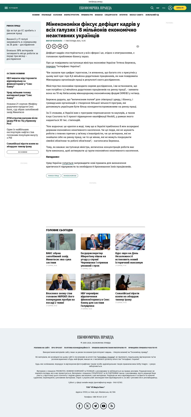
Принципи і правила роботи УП (142, 348)
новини (35, 15)
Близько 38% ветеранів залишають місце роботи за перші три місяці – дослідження (22, 54)
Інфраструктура (71, 15)
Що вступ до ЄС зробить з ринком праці (21, 32)
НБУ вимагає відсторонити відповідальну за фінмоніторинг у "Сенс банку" (22, 82)
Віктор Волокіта (54, 41)
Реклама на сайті (42, 348)
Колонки (57, 15)
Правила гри (87, 15)
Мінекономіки (70, 176)
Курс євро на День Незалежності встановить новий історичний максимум (129, 258)
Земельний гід (152, 15)
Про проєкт (56, 348)
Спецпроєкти (111, 15)
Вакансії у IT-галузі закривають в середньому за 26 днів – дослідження (22, 42)
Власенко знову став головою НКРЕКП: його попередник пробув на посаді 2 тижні (60, 298)
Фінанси (99, 15)
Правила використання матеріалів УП (109, 348)
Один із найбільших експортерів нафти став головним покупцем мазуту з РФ (22, 133)
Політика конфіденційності (77, 348)
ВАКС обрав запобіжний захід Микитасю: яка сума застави (58, 258)
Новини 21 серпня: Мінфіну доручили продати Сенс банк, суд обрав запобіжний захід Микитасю (22, 108)
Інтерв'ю (123, 15)
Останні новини (16, 73)
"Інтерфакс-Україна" (106, 357)
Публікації (46, 15)
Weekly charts (136, 15)
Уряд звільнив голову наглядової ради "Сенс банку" (19, 95)
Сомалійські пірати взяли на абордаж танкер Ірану (127, 296)
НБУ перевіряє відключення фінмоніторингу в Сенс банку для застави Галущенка (95, 299)
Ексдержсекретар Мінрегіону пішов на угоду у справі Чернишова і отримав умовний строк (94, 259)
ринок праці (53, 176)
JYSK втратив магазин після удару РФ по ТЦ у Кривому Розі (22, 121)
